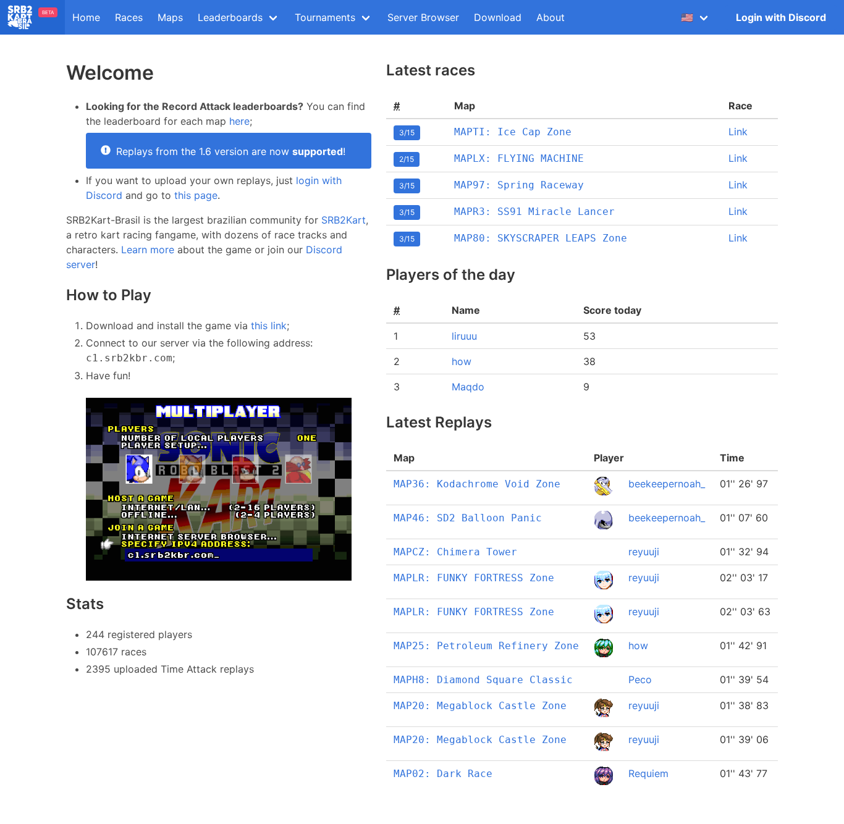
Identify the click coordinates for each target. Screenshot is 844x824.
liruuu (464, 336)
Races (129, 17)
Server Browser (423, 17)
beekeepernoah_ (666, 483)
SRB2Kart (343, 220)
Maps (170, 17)
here (239, 121)
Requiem (648, 773)
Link (738, 131)
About (550, 17)
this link (269, 325)
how (461, 361)
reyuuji (643, 551)
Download (497, 17)
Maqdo (468, 386)
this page (195, 195)
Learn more (147, 249)
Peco (640, 679)
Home (86, 17)
